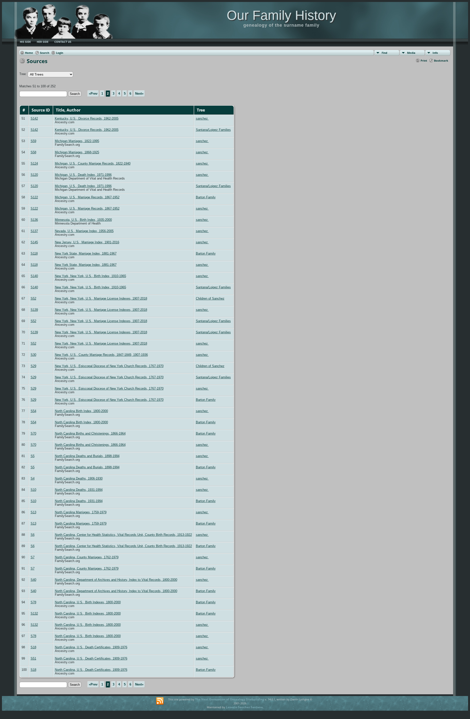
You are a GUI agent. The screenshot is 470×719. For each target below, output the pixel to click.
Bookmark (441, 60)
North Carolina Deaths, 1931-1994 (79, 490)
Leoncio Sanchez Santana (244, 707)
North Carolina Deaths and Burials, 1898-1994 (87, 456)
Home (29, 53)
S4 (33, 478)
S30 (33, 355)
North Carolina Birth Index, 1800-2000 (81, 411)
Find (384, 53)
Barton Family (206, 197)
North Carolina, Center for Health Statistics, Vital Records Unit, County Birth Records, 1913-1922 (123, 535)
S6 (33, 535)
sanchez (202, 118)
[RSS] (160, 701)
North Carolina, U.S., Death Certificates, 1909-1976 (91, 647)
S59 (33, 141)
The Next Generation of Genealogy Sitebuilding (229, 699)
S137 (34, 231)
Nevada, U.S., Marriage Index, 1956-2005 (84, 231)
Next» (139, 93)
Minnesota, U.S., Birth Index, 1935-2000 (83, 220)
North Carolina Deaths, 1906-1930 (79, 478)
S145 (34, 242)
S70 (33, 433)
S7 (33, 557)
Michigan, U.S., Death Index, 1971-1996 (83, 175)
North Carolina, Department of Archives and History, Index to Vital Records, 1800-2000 (116, 580)
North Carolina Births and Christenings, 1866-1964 (90, 433)
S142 (34, 118)
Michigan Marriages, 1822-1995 (77, 141)
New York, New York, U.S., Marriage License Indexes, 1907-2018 (101, 298)
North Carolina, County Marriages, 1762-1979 (86, 557)
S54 (33, 411)
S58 (33, 152)
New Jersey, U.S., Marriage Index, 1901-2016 (87, 242)
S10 (33, 490)
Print (424, 60)
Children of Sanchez (210, 298)
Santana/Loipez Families (213, 130)
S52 (33, 298)
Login (59, 53)
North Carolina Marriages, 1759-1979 (80, 512)
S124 (34, 163)
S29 (33, 366)
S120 (34, 175)
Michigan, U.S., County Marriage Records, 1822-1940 (92, 163)
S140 (34, 276)
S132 (34, 613)
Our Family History (281, 15)
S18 (33, 647)
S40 (33, 580)
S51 (33, 658)
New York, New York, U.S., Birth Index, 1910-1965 (90, 276)
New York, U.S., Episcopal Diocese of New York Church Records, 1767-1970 (109, 366)
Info (435, 53)
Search (44, 53)
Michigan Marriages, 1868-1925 (77, 152)
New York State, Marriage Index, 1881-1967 (86, 253)
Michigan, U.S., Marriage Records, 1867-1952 (87, 197)
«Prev (93, 93)
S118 (34, 253)
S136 (34, 220)
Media (411, 53)
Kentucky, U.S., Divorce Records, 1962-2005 (86, 118)
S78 (33, 602)
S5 (33, 456)
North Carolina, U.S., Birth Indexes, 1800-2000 (88, 602)
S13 (33, 512)
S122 (34, 197)
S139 (34, 310)
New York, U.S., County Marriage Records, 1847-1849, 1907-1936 (101, 355)
